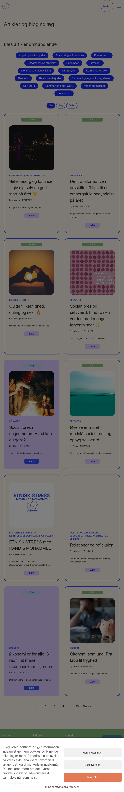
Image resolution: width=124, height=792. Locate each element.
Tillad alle (92, 777)
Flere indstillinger (92, 752)
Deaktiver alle (92, 765)
